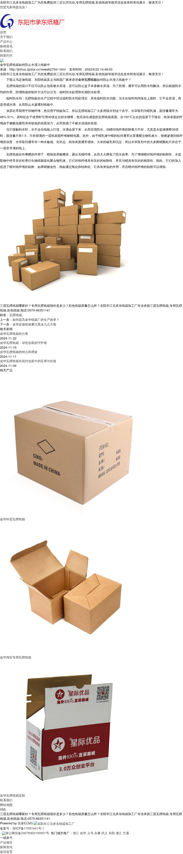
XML (3, 809)
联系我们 (6, 50)
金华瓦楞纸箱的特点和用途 (18, 351)
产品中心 (6, 41)
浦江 (119, 833)
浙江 (76, 833)
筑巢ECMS (25, 823)
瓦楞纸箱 (15, 315)
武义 (104, 833)
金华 (83, 833)
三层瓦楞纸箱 (65, 2)
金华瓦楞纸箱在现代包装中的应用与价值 (28, 361)
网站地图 (6, 804)
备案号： (6, 828)
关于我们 (6, 36)
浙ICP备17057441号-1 (28, 828)
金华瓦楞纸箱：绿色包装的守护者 (23, 342)
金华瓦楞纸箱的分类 (14, 333)
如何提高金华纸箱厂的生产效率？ (35, 319)
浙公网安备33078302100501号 (27, 833)
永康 (97, 833)
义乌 (90, 833)
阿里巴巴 (6, 55)
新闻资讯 (6, 46)
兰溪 (126, 833)
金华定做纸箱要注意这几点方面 (34, 324)
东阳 (111, 833)
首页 (3, 32)
